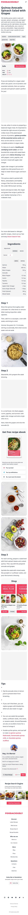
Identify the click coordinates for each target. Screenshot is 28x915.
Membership (14, 857)
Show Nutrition (20, 66)
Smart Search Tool (13, 237)
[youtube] (12, 897)
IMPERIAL (23, 261)
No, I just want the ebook (13, 477)
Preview (12, 611)
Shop (14, 853)
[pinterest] (8, 897)
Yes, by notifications (12, 472)
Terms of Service (14, 903)
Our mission (14, 843)
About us (14, 839)
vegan (23, 36)
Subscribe (15, 883)
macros (22, 251)
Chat (14, 867)
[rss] (23, 897)
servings (15, 251)
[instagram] (4, 897)
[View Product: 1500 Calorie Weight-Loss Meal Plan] (8, 594)
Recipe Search (14, 829)
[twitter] (19, 897)
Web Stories (14, 825)
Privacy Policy (14, 906)
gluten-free (5, 39)
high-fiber (12, 39)
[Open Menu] (26, 2)
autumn (4, 36)
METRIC (16, 261)
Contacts (14, 864)
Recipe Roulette (14, 832)
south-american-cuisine (14, 36)
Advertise (14, 871)
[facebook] (16, 897)
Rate (23, 775)
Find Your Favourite (14, 803)
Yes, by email (9, 468)
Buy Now (5, 611)
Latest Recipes (14, 822)
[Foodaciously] (10, 2)
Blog (14, 850)
